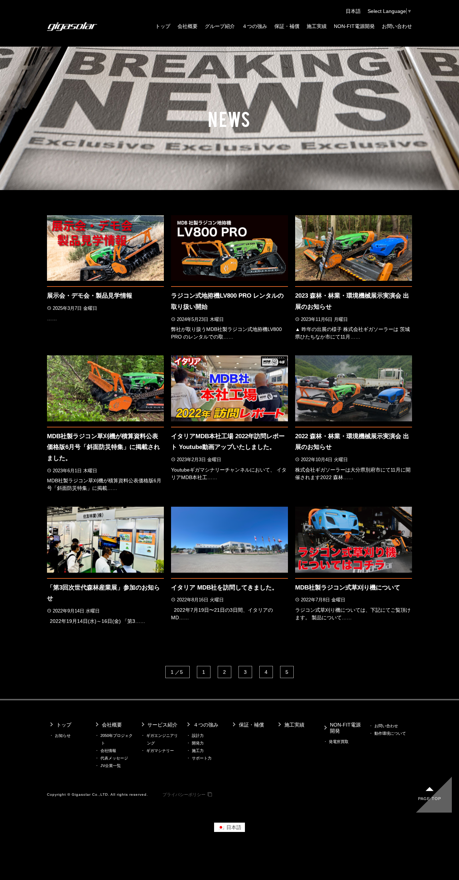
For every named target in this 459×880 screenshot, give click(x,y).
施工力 (198, 750)
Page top (429, 798)
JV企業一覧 (110, 765)
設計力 (198, 735)
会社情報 (108, 750)
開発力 (198, 743)
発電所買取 (339, 741)
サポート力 (202, 758)
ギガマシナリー (160, 750)
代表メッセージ (114, 758)
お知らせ (63, 735)
